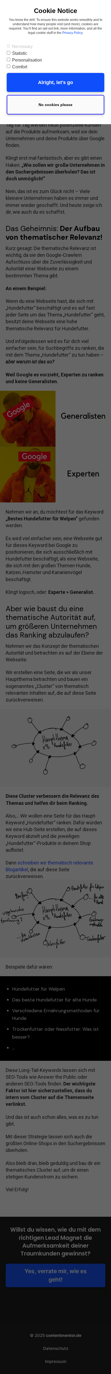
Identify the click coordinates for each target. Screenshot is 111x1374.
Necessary (22, 46)
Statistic (19, 53)
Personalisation (27, 60)
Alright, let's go (55, 82)
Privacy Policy (72, 33)
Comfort (19, 67)
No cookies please (55, 105)
